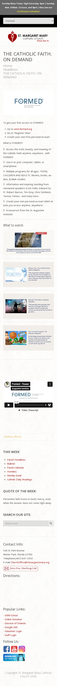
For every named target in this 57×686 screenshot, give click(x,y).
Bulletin (11, 463)
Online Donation (13, 619)
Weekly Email (14, 475)
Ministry (18, 436)
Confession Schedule (28, 11)
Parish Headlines (16, 459)
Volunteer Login (13, 631)
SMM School (11, 615)
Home (7, 66)
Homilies (12, 471)
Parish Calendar (15, 467)
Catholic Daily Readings (19, 479)
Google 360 (11, 627)
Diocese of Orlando (15, 623)
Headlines (10, 69)
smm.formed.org (23, 129)
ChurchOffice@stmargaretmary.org (30, 562)
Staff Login (10, 635)
